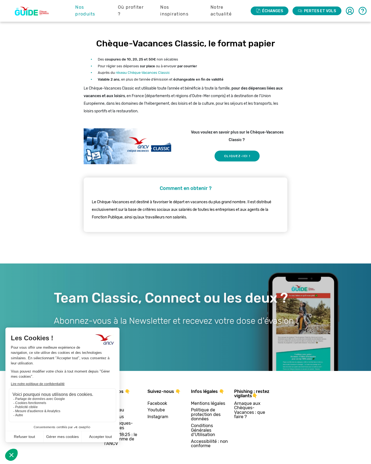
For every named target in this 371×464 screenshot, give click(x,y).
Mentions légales (208, 403)
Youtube (156, 410)
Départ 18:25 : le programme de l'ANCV (120, 439)
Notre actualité (221, 11)
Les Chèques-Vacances (118, 425)
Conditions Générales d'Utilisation (203, 430)
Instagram (157, 417)
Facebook (157, 403)
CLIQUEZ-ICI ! (237, 156)
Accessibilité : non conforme (209, 443)
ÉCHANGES (272, 11)
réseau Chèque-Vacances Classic (143, 73)
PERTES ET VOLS (320, 11)
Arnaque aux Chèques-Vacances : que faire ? (249, 410)
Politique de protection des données (206, 414)
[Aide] (362, 11)
